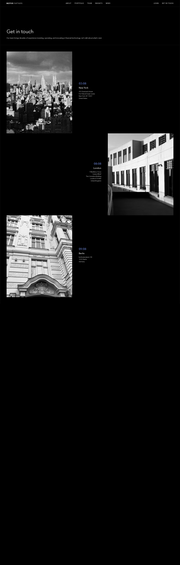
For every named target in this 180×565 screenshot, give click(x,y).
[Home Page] (14, 3)
